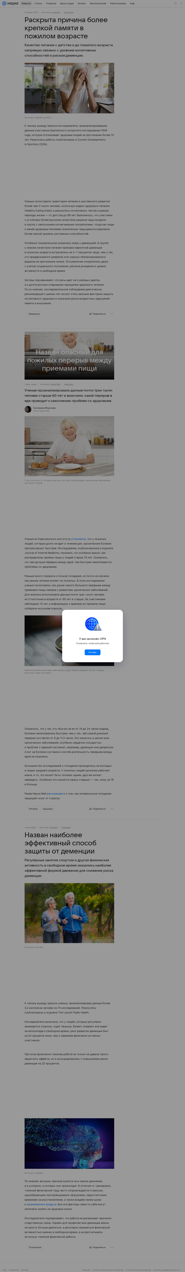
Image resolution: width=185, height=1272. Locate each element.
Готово (92, 652)
